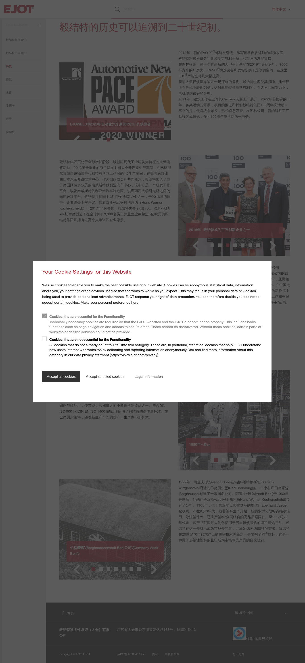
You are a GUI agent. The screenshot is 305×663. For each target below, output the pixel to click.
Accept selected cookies (105, 376)
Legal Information (149, 376)
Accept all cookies (61, 376)
